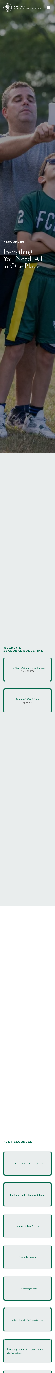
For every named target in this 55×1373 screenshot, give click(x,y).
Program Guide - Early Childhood (27, 1194)
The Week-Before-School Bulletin (27, 668)
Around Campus (27, 1257)
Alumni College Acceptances (27, 1319)
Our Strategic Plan (27, 1288)
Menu (49, 7)
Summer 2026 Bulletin (28, 699)
